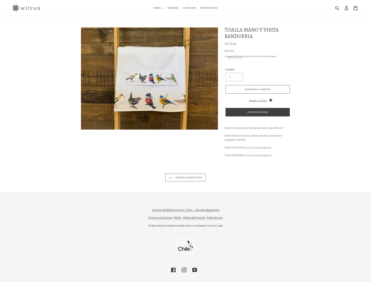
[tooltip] (270, 100)
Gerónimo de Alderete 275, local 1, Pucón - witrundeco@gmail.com (185, 210)
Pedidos (178, 217)
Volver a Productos (188, 177)
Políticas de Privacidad (194, 217)
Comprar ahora (257, 112)
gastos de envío (235, 56)
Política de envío (215, 217)
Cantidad (230, 69)
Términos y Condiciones (160, 217)
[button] (257, 100)
